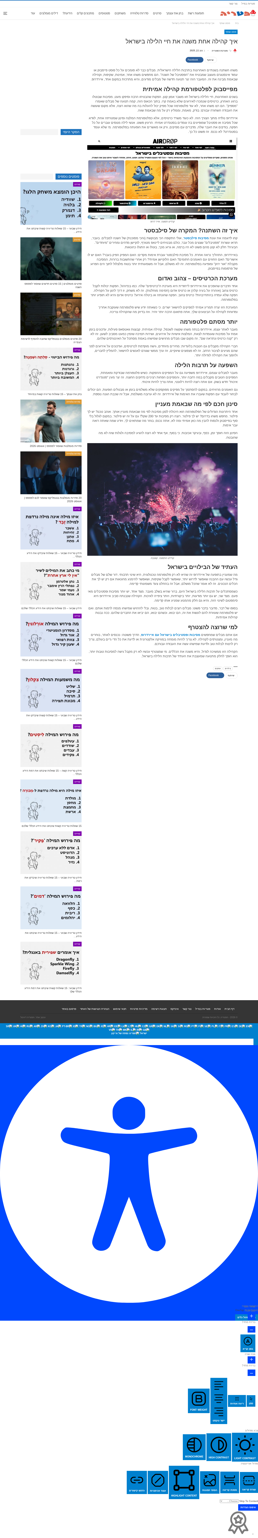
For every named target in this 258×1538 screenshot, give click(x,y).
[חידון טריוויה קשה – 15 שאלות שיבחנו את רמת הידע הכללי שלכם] (51, 745)
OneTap (239, 1310)
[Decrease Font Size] (251, 1329)
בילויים (228, 668)
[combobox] (129, 1031)
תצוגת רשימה (159, 1008)
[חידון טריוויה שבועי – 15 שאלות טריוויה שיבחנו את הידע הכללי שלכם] (51, 907)
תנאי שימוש (119, 1008)
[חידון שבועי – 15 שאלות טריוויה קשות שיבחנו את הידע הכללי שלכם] (51, 203)
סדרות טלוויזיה (139, 13)
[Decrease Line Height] (251, 1373)
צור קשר (233, 3)
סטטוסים (104, 13)
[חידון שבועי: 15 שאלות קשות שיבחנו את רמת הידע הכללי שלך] (51, 963)
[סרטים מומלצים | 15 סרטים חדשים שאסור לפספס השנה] (51, 258)
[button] (255, 1042)
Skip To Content (248, 1501)
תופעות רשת (196, 13)
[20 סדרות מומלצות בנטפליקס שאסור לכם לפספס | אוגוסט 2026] (51, 472)
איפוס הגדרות (248, 1507)
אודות (217, 1008)
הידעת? (67, 13)
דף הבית (229, 1008)
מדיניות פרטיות (139, 1008)
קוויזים (77, 184)
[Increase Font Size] (251, 1316)
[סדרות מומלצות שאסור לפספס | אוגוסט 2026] (51, 421)
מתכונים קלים (85, 13)
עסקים (218, 668)
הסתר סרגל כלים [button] (246, 1317)
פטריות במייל (248, 3)
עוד (33, 13)
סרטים (157, 13)
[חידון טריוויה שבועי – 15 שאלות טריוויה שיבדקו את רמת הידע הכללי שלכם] (51, 852)
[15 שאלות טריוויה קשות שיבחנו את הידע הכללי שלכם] (51, 800)
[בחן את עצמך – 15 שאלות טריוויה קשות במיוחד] (51, 369)
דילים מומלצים (48, 13)
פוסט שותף (231, 32)
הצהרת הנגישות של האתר (94, 1008)
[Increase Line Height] (251, 1359)
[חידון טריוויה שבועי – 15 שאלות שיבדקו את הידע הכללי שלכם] (51, 528)
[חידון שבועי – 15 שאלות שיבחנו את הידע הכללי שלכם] (51, 583)
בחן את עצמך (174, 13)
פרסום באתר (69, 1008)
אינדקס (175, 1008)
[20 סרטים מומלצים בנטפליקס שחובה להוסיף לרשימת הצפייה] (51, 314)
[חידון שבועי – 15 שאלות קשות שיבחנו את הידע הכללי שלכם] (51, 635)
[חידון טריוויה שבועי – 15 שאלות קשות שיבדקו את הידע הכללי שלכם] (51, 690)
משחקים (120, 13)
